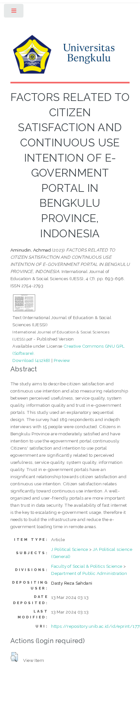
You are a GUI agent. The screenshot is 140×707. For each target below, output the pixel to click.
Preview (62, 360)
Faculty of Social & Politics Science (86, 566)
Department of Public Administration (89, 573)
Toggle (14, 12)
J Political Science (69, 549)
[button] (14, 657)
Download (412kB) (31, 360)
